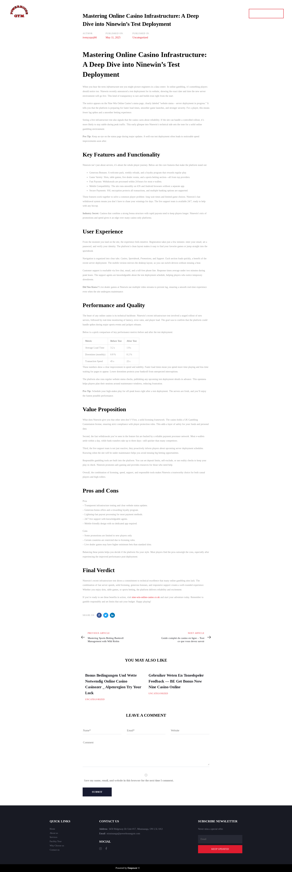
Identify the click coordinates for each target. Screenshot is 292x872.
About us (54, 833)
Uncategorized (140, 37)
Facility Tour (56, 841)
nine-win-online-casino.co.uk (146, 597)
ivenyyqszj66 (90, 37)
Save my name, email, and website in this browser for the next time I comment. (129, 780)
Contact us (54, 850)
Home (52, 829)
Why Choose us (57, 845)
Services (53, 837)
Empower (132, 868)
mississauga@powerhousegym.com (123, 833)
